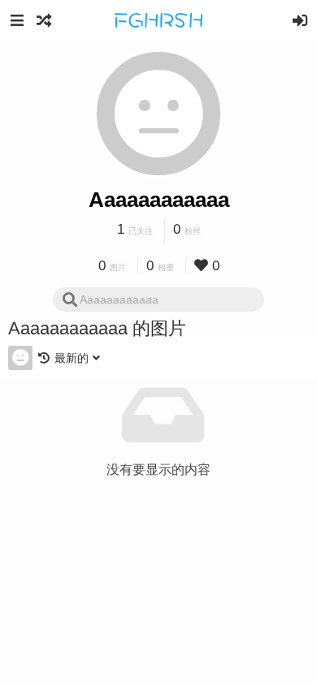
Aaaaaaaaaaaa (159, 199)
